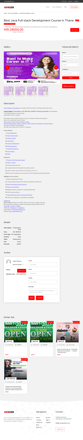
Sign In (70, 1)
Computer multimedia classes (26, 13)
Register (76, 1)
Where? (64, 61)
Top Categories (56, 7)
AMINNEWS (19, 345)
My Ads (64, 1)
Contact (38, 420)
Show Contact (75, 29)
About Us (39, 427)
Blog (37, 425)
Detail (7, 354)
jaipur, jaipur (61, 338)
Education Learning (13, 13)
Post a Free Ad (74, 7)
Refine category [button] (69, 86)
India (7, 338)
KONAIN (20, 382)
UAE (7, 376)
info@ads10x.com (65, 423)
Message (31, 286)
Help (65, 7)
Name (30, 260)
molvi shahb (71, 345)
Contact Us (60, 429)
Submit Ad (39, 422)
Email (30, 269)
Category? (65, 69)
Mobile (30, 278)
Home (47, 7)
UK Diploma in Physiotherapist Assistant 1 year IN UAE (14, 372)
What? (64, 52)
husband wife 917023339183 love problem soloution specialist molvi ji (67, 335)
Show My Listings (18, 264)
